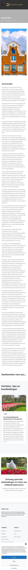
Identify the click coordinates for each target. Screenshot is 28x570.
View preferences (14, 565)
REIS (6, 414)
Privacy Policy (5, 539)
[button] (26, 544)
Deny (14, 561)
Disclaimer (4, 537)
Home (2, 20)
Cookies (3, 534)
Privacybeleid (14, 568)
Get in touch (17, 537)
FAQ (15, 534)
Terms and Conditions (7, 542)
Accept (14, 557)
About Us (3, 531)
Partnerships (17, 531)
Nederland (7, 20)
